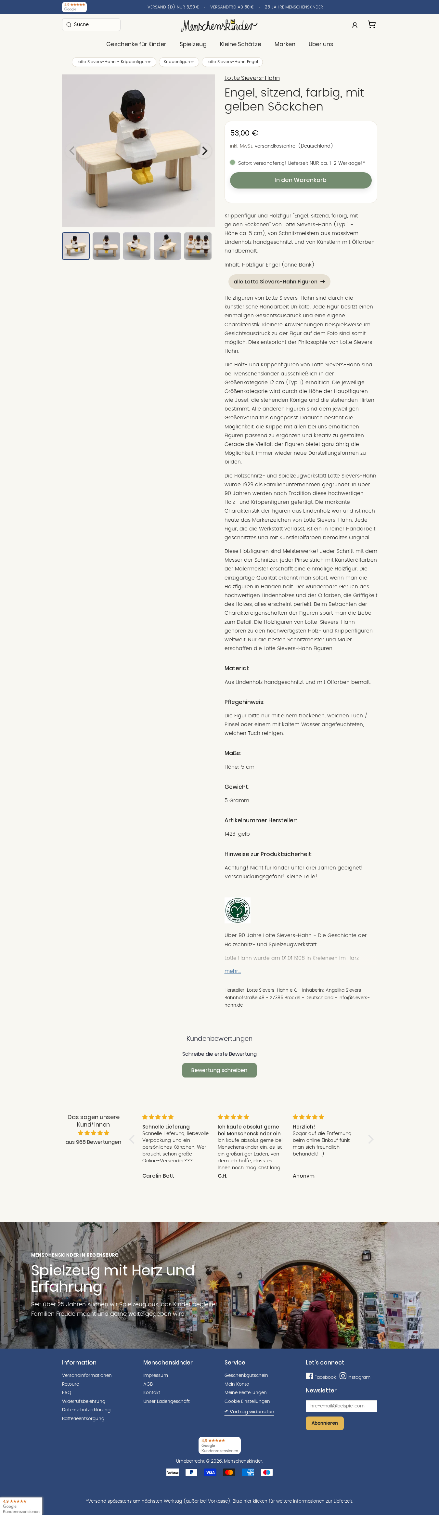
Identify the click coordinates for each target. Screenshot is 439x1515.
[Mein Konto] (355, 24)
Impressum (155, 1375)
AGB (148, 1384)
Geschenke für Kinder (136, 44)
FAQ (66, 1393)
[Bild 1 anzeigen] (75, 246)
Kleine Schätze (240, 44)
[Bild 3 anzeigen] (136, 246)
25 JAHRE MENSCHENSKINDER (294, 7)
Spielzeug (193, 44)
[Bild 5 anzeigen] (198, 246)
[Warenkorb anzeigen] (372, 23)
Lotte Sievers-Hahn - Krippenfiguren (114, 62)
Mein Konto (237, 1384)
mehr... (233, 971)
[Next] (204, 150)
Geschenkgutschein (246, 1375)
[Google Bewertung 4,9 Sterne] (21, 1506)
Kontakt (151, 1393)
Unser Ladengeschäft (166, 1401)
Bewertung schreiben (219, 1070)
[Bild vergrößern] (138, 150)
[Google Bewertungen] (74, 7)
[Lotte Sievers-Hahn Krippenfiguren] (238, 921)
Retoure (70, 1384)
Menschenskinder (243, 1461)
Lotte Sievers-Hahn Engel (232, 62)
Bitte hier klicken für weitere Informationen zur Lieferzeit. (293, 1501)
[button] (133, 1139)
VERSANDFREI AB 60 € (232, 7)
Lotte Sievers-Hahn (252, 78)
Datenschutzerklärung (86, 1410)
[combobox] (91, 24)
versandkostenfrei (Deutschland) (294, 146)
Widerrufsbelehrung (83, 1401)
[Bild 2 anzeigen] (106, 246)
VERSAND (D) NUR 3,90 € (173, 7)
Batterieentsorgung (83, 1419)
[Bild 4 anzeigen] (167, 246)
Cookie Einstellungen (247, 1401)
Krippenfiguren (179, 62)
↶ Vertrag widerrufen (249, 1411)
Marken (285, 44)
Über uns (321, 44)
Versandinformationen (87, 1375)
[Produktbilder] (138, 150)
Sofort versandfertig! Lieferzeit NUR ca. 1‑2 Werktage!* (301, 163)
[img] (93, 1133)
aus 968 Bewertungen (93, 1142)
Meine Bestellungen (246, 1393)
